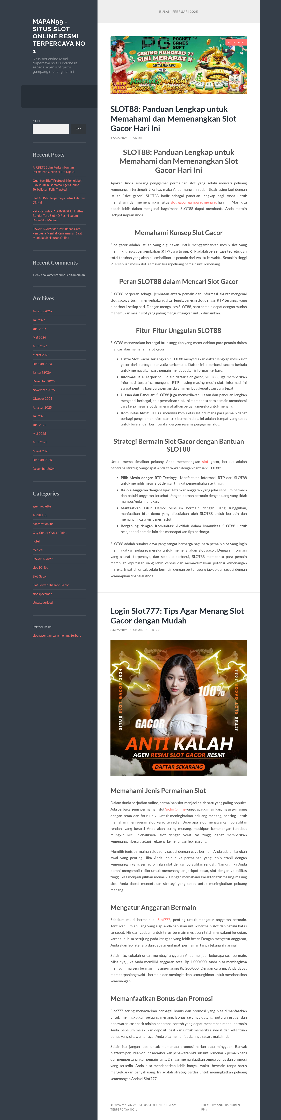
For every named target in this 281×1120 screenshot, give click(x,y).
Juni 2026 (39, 328)
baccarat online (43, 524)
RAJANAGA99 (43, 559)
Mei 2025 (39, 433)
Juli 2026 (39, 320)
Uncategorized (43, 602)
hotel (36, 541)
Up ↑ (204, 1109)
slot (205, 461)
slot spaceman (42, 594)
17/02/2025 (119, 137)
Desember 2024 (44, 468)
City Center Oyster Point (50, 532)
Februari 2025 (42, 460)
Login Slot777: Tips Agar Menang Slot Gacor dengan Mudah (177, 615)
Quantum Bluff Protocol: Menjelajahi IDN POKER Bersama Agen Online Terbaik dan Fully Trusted (57, 185)
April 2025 (40, 442)
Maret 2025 (41, 451)
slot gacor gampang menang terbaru (57, 635)
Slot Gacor (40, 576)
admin (138, 137)
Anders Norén (228, 1105)
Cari (36, 121)
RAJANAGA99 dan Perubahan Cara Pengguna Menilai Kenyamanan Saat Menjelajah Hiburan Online (57, 233)
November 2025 (44, 390)
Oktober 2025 (42, 398)
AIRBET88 (40, 515)
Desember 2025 (44, 381)
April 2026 (40, 346)
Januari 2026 (42, 372)
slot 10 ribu (40, 567)
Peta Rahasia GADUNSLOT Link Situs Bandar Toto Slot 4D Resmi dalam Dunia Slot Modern (58, 215)
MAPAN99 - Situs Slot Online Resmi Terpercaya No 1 (59, 36)
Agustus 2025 (42, 407)
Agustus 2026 (42, 311)
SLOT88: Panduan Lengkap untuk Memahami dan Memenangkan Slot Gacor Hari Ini (173, 118)
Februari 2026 (42, 364)
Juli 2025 (39, 416)
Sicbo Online (175, 809)
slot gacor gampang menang (194, 202)
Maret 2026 (41, 355)
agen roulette (42, 506)
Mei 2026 (39, 337)
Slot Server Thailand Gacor (51, 585)
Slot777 (164, 919)
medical (38, 550)
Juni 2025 (39, 425)
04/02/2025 (119, 630)
